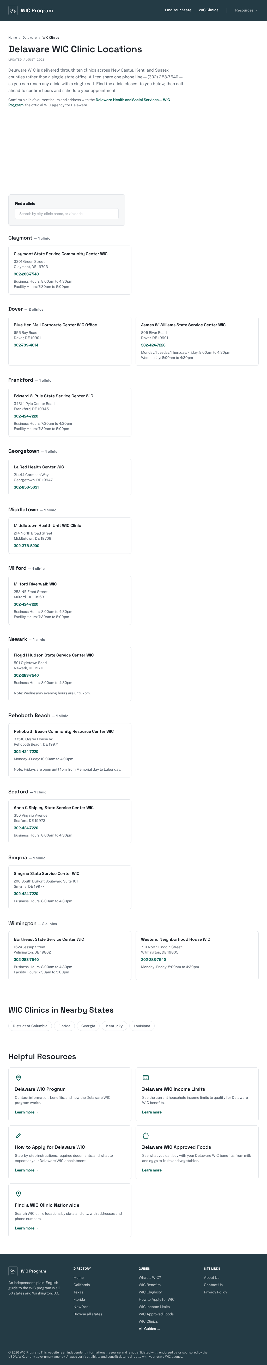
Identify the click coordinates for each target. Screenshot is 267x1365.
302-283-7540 (26, 274)
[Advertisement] (133, 155)
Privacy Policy (215, 1292)
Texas (78, 1292)
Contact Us (213, 1285)
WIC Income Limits (154, 1307)
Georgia (88, 1026)
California (82, 1285)
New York (82, 1307)
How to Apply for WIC (157, 1299)
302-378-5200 (26, 546)
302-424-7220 (153, 345)
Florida (64, 1026)
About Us (211, 1277)
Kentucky (114, 1026)
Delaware (30, 37)
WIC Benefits (150, 1285)
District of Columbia (30, 1026)
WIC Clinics (208, 10)
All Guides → (149, 1329)
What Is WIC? (150, 1277)
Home (12, 37)
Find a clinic (25, 203)
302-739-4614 (26, 345)
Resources (244, 10)
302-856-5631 (26, 487)
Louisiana (142, 1026)
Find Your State (178, 10)
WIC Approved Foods (156, 1314)
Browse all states (88, 1314)
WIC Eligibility (150, 1292)
